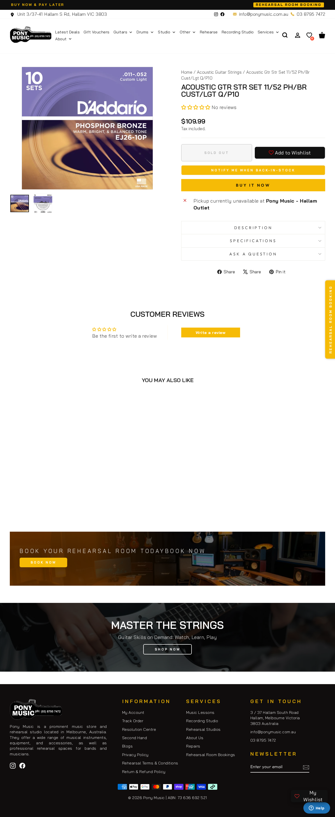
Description (253, 227)
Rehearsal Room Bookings (210, 754)
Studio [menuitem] (164, 31)
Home (186, 72)
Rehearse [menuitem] (209, 31)
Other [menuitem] (185, 31)
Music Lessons (200, 712)
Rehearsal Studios (203, 729)
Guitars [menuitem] (121, 31)
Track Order (132, 720)
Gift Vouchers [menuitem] (97, 31)
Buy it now (253, 185)
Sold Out (47, 502)
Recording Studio (202, 720)
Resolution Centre (139, 729)
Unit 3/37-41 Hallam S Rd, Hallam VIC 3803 (61, 14)
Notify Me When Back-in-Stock (253, 170)
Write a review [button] (210, 332)
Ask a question (253, 253)
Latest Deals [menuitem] (67, 31)
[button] (196, 107)
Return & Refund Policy (144, 771)
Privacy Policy (135, 754)
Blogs (127, 746)
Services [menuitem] (266, 31)
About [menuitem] (61, 38)
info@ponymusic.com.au (263, 14)
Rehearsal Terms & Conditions (150, 763)
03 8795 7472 (311, 14)
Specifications (253, 240)
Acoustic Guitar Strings (219, 72)
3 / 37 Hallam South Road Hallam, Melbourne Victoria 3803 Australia (275, 718)
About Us (194, 737)
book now (43, 562)
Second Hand (134, 737)
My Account (133, 712)
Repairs (193, 746)
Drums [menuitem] (143, 31)
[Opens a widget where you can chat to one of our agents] (316, 808)
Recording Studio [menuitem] (238, 31)
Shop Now (167, 649)
